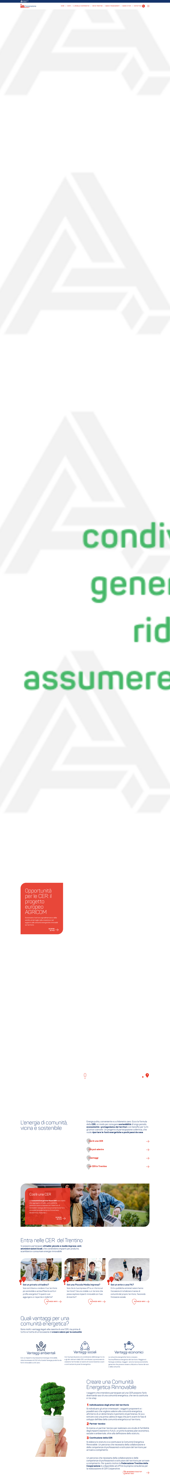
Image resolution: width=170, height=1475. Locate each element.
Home (62, 6)
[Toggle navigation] (148, 6)
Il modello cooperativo (81, 6)
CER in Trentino (97, 6)
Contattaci (138, 6)
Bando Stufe (126, 6)
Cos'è (69, 6)
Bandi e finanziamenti (112, 6)
